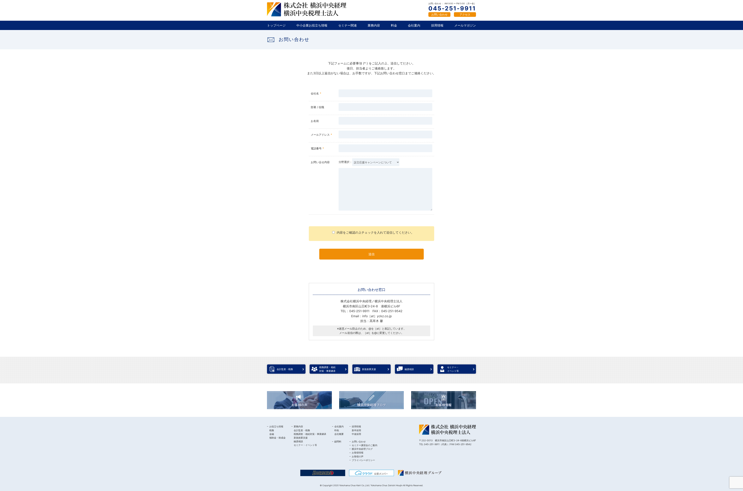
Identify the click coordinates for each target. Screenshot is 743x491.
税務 (271, 430)
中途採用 (356, 434)
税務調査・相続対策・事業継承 (310, 434)
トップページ (276, 25)
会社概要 (339, 434)
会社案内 (414, 25)
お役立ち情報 (276, 426)
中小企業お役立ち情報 (311, 25)
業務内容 (374, 25)
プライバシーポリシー (363, 460)
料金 (394, 25)
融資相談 (298, 441)
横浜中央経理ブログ (362, 448)
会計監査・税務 (302, 430)
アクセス (465, 14)
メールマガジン (465, 25)
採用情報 (437, 25)
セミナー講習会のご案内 (364, 445)
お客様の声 (357, 456)
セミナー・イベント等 (305, 445)
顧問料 (337, 441)
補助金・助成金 (277, 437)
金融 (271, 434)
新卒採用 (356, 430)
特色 (336, 430)
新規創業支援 (301, 437)
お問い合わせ (439, 14)
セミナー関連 (347, 25)
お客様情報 (357, 452)
